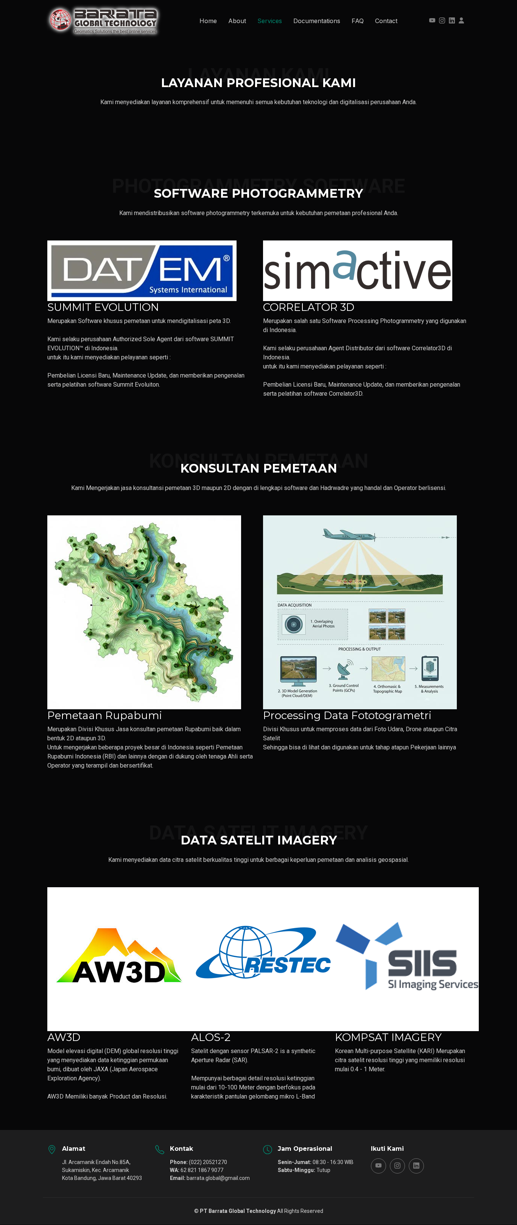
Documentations (316, 21)
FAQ (358, 21)
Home (208, 21)
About (237, 21)
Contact (386, 21)
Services (269, 21)
